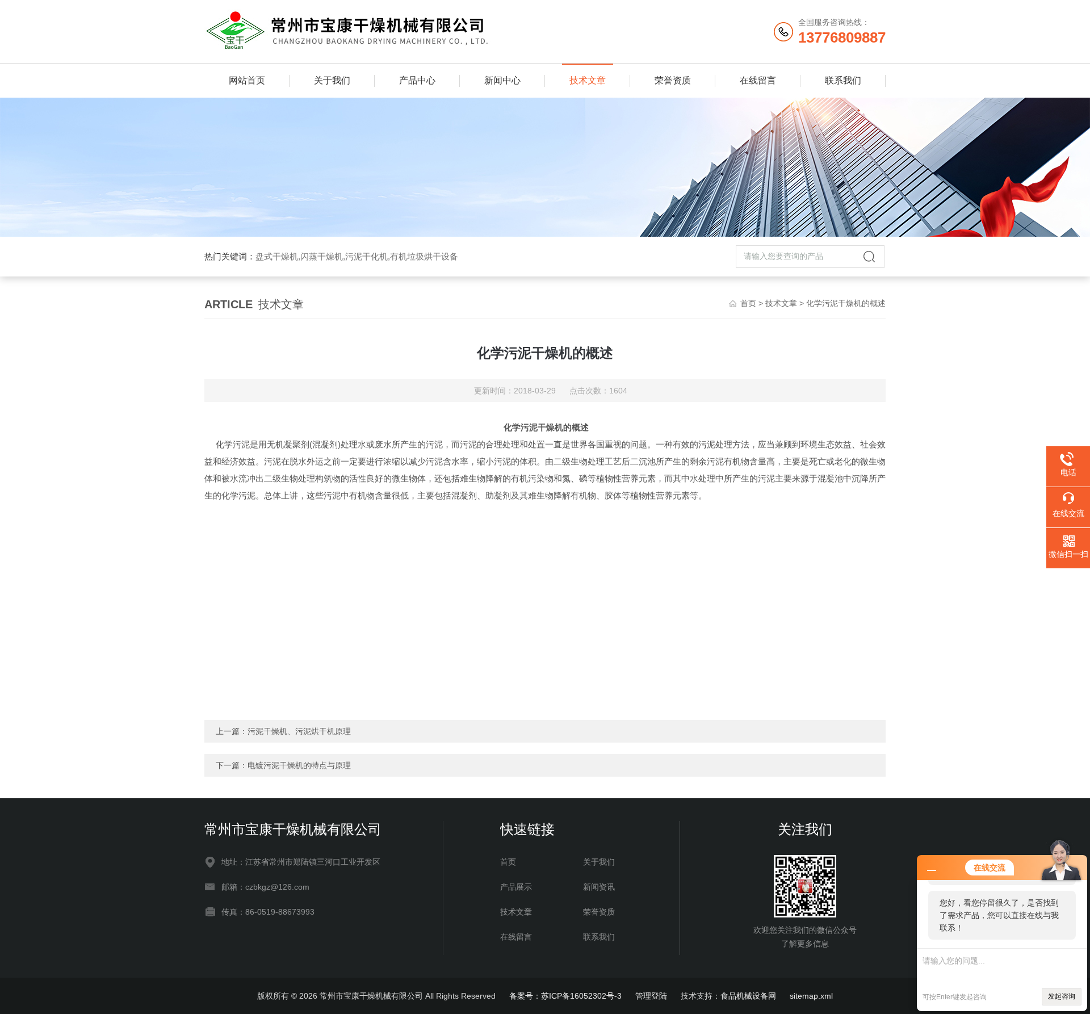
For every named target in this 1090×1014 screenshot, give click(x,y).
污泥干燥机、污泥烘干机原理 (299, 731)
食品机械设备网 (748, 995)
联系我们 (843, 80)
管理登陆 (651, 995)
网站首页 (247, 80)
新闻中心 (502, 80)
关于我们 (332, 80)
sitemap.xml (811, 995)
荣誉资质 (673, 80)
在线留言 (758, 80)
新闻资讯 (599, 886)
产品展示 (516, 886)
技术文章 (587, 80)
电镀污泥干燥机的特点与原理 (299, 765)
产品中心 (417, 80)
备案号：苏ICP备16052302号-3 (565, 995)
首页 (748, 303)
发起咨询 (1061, 996)
